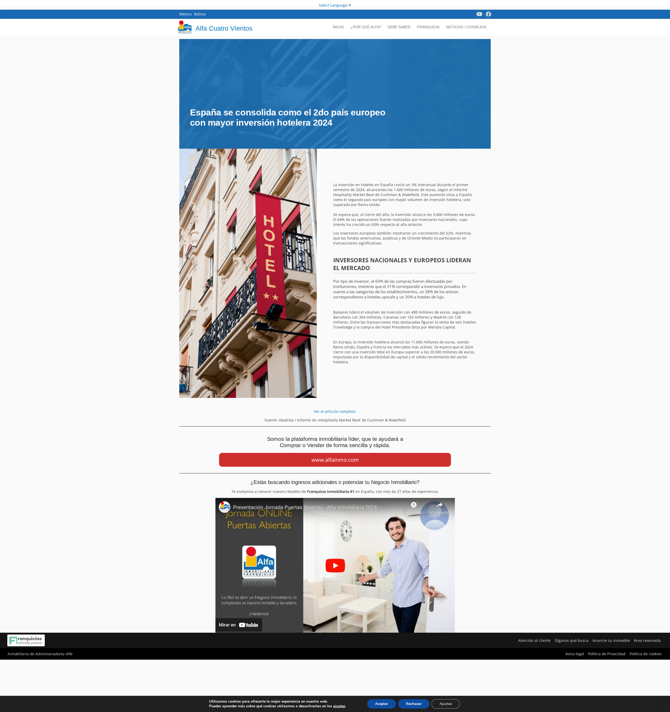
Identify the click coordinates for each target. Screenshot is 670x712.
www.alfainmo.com (335, 459)
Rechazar (414, 703)
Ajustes (445, 703)
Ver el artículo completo (335, 411)
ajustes (339, 706)
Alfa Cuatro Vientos (224, 28)
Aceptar (381, 703)
